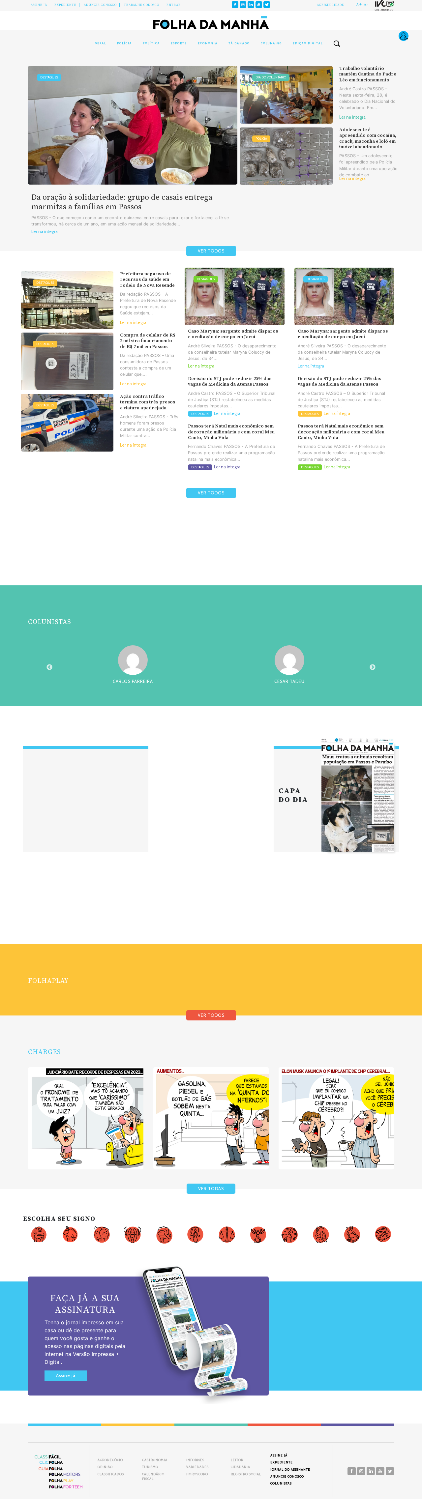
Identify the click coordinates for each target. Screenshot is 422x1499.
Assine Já (39, 5)
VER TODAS (211, 1188)
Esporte (179, 43)
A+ (359, 4)
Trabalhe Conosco (141, 5)
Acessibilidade (330, 5)
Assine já (65, 1375)
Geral (100, 43)
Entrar (173, 5)
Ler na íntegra (44, 231)
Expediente (65, 5)
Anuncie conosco (100, 5)
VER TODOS (211, 251)
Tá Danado (239, 43)
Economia (208, 43)
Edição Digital (308, 43)
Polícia (124, 43)
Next (372, 667)
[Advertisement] (211, 557)
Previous (49, 667)
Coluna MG (271, 43)
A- (366, 4)
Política (151, 43)
